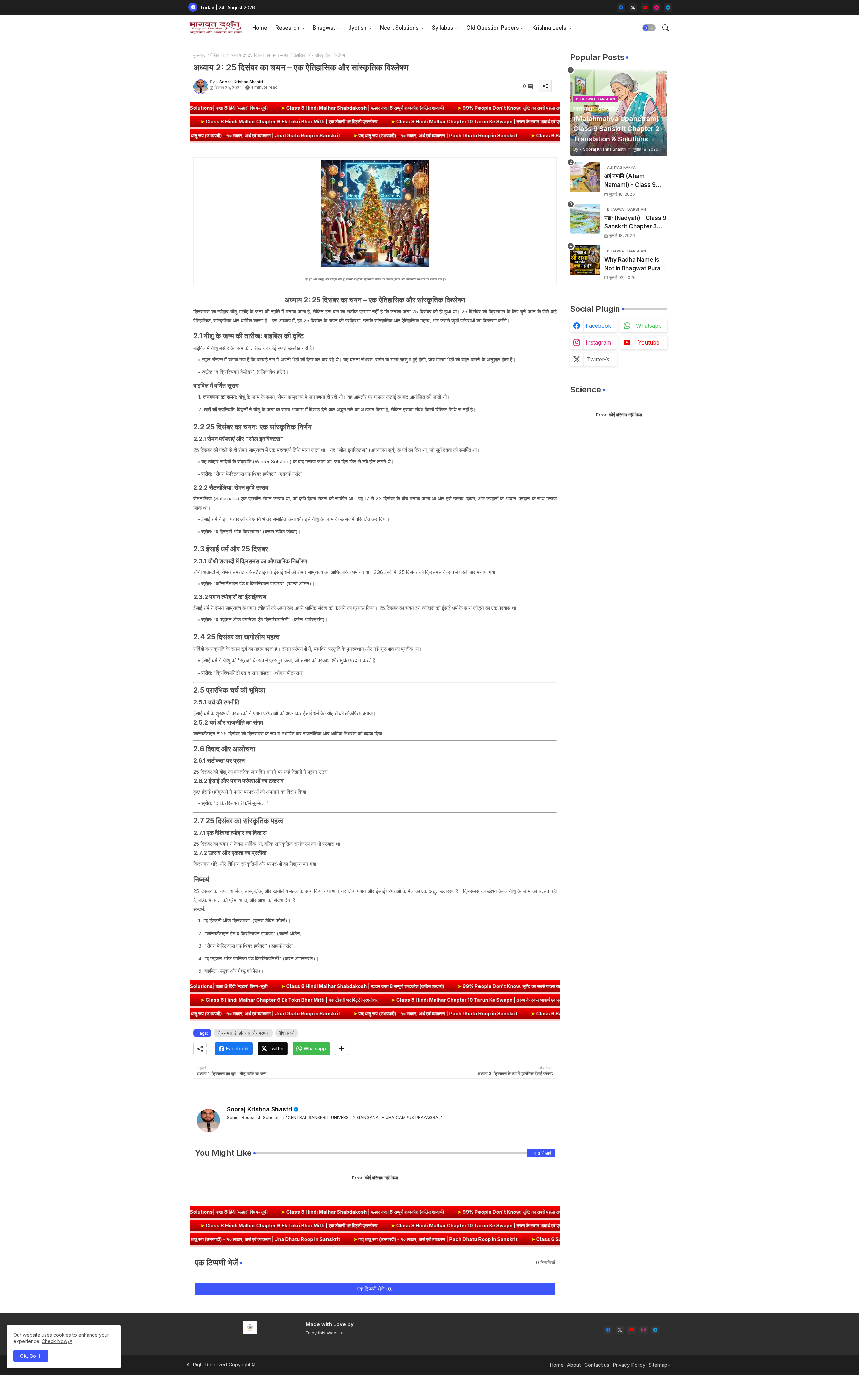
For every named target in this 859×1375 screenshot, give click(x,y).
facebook (598, 325)
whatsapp (649, 325)
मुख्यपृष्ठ (199, 55)
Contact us (596, 1365)
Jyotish (357, 27)
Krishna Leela (549, 27)
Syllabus (442, 27)
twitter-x (598, 359)
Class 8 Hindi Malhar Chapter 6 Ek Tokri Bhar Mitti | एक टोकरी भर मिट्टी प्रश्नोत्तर (383, 121)
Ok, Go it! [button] (31, 1356)
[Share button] (341, 1048)
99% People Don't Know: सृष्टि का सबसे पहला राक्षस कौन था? (434, 108)
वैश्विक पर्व (218, 55)
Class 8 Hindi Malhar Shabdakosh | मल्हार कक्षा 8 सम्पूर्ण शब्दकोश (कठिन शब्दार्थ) (277, 108)
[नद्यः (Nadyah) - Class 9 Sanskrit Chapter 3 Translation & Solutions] (585, 219)
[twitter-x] (633, 7)
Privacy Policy (629, 1365)
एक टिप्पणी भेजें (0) (375, 1289)
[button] (649, 27)
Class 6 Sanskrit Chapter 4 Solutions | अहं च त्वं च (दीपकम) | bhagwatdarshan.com (528, 135)
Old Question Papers (492, 27)
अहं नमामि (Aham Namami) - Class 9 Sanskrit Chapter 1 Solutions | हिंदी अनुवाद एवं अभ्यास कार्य (635, 181)
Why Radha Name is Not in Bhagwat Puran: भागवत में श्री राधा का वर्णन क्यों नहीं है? (635, 264)
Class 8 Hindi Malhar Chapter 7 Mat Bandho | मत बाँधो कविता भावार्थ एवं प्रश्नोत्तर (196, 121)
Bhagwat (324, 27)
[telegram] (668, 7)
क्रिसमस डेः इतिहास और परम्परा (243, 1033)
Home (259, 27)
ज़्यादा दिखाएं (541, 1153)
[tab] (259, 27)
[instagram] (656, 7)
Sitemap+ (660, 1365)
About (574, 1365)
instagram (598, 342)
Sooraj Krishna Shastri (259, 1109)
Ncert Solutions (399, 27)
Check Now (54, 1341)
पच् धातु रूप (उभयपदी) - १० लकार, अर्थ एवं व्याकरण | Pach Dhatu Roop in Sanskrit (337, 135)
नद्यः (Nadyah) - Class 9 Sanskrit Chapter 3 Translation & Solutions (635, 223)
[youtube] (645, 7)
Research (287, 27)
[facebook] (621, 7)
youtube (648, 342)
